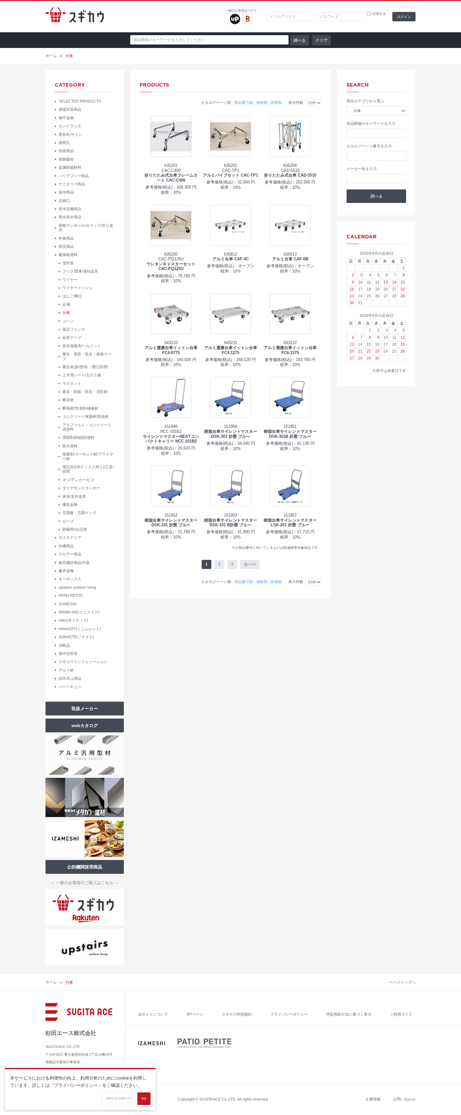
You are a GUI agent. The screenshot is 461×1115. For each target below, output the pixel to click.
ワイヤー (69, 280)
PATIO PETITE (71, 595)
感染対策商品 (70, 109)
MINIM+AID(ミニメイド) (79, 612)
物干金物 (66, 118)
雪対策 (68, 263)
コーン (68, 321)
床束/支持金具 (74, 496)
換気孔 (64, 143)
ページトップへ (402, 982)
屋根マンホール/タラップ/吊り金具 (86, 227)
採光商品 (66, 192)
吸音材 (68, 400)
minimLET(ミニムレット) (80, 629)
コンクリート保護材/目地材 (85, 416)
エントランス (70, 126)
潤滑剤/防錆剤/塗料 (78, 437)
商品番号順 (243, 102)
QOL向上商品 (70, 678)
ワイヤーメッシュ (77, 288)
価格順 (262, 102)
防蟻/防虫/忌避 (74, 529)
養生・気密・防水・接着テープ (86, 356)
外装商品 (66, 238)
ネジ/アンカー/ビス (78, 480)
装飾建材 (66, 159)
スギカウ (74, 16)
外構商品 (66, 546)
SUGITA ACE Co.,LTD (217, 1099)
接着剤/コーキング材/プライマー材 (87, 456)
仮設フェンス (73, 329)
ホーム (51, 56)
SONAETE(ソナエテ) (76, 637)
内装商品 (66, 151)
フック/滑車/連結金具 (80, 271)
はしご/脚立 (72, 296)
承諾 (143, 1098)
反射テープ (71, 337)
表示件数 (295, 102)
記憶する (379, 13)
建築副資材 (68, 254)
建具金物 (66, 571)
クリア (321, 40)
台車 (66, 313)
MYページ (195, 1014)
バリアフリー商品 (74, 176)
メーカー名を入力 (362, 169)
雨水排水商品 (70, 217)
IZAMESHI (67, 604)
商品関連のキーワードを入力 (371, 123)
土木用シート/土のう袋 (81, 375)
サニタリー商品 (72, 184)
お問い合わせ (404, 1099)
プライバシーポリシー (289, 1014)
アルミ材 (66, 670)
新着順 (276, 102)
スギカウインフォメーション (83, 662)
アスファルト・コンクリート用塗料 (86, 427)
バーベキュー (70, 687)
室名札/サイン (70, 134)
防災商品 (66, 246)
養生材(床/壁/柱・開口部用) (85, 367)
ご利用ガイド (401, 1014)
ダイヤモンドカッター (81, 488)
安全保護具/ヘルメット (81, 346)
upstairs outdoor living (77, 587)
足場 (66, 304)
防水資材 (69, 446)
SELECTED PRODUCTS (80, 101)
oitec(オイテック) (73, 620)
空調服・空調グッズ (79, 513)
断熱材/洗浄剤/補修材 (80, 408)
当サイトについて (153, 1014)
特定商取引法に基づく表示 (348, 1014)
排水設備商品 (70, 209)
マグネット (71, 383)
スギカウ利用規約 (237, 1014)
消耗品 (64, 645)
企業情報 (372, 1099)
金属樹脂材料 (70, 167)
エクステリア (70, 537)
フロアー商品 (70, 554)
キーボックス (70, 579)
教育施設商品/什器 (74, 562)
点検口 (64, 201)
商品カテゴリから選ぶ (365, 101)
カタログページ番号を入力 (369, 146)
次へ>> (250, 564)
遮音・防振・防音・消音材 (85, 392)
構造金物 (69, 504)
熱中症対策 (68, 653)
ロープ (68, 521)
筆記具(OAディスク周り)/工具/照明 (88, 469)
